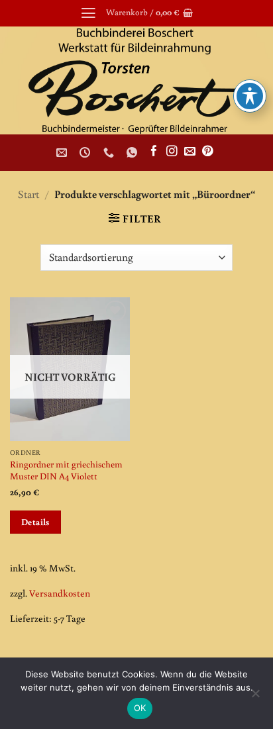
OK (140, 708)
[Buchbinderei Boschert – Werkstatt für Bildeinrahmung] (136, 80)
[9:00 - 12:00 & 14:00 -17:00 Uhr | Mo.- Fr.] (86, 153)
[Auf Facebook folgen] (154, 152)
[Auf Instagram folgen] (172, 152)
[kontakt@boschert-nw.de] (63, 153)
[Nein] (255, 697)
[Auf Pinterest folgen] (207, 152)
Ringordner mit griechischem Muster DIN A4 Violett (66, 470)
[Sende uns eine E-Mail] (189, 152)
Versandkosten (59, 593)
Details (35, 522)
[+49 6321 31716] (110, 153)
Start (28, 194)
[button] (88, 13)
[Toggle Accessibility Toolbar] (250, 96)
